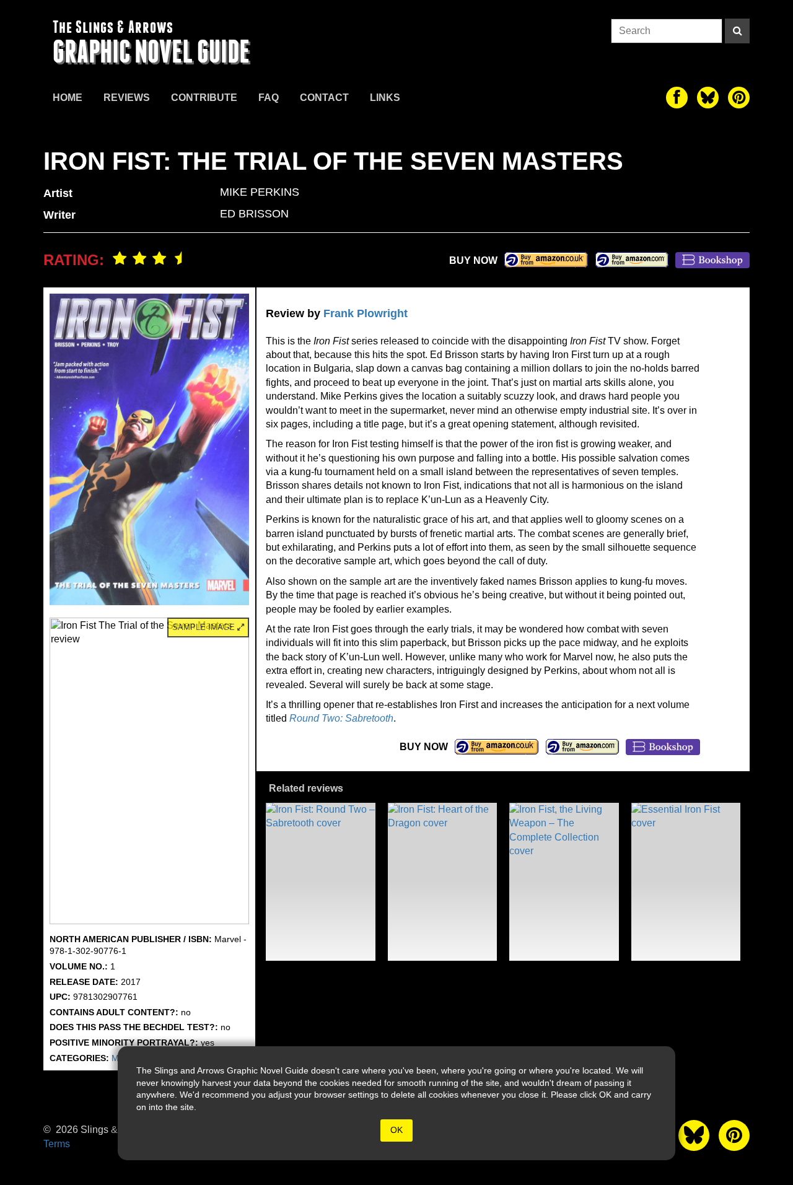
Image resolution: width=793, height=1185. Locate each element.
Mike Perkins (259, 192)
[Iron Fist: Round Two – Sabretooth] (320, 882)
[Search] (737, 31)
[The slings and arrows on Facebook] (677, 97)
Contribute (204, 97)
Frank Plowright (365, 313)
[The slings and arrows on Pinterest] (739, 97)
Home (67, 97)
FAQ (268, 97)
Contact (324, 97)
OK (396, 1130)
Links (385, 97)
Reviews (126, 97)
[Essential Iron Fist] (686, 882)
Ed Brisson (254, 214)
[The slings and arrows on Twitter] (708, 97)
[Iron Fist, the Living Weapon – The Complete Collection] (564, 882)
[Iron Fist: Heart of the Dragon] (442, 882)
